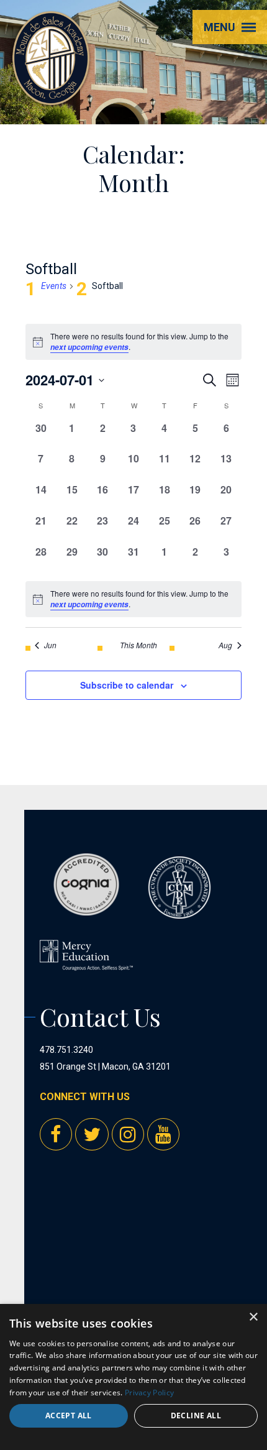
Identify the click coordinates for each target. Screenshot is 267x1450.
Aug (225, 645)
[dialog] (133, 1377)
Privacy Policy (149, 1392)
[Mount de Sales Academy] (51, 93)
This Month (138, 645)
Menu (219, 27)
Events (53, 286)
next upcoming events (89, 347)
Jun (50, 645)
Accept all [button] (68, 1415)
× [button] (253, 1317)
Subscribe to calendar (126, 685)
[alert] (133, 599)
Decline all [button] (196, 1415)
